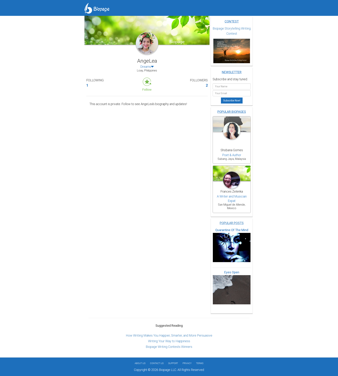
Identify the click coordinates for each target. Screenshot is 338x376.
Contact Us (157, 363)
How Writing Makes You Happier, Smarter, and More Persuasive (169, 335)
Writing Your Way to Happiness (169, 341)
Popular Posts (232, 223)
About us (140, 363)
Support (173, 363)
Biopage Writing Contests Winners (169, 347)
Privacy (187, 363)
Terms (199, 363)
